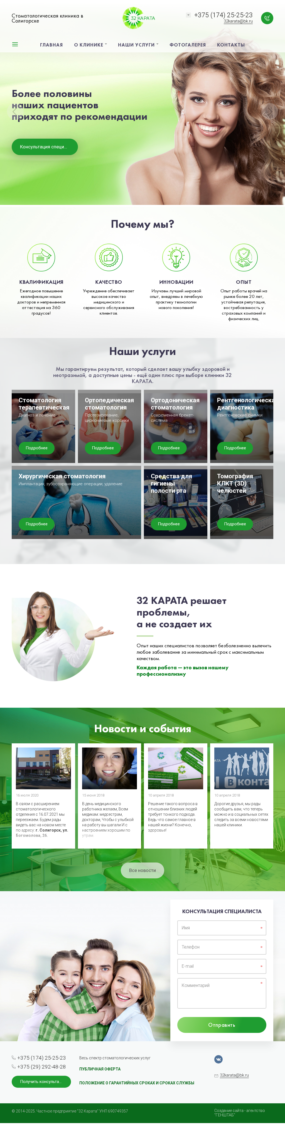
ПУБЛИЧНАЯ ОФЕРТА (100, 1069)
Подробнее (37, 447)
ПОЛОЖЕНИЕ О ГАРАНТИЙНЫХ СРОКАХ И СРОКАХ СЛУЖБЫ (136, 1083)
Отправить (221, 1024)
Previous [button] (15, 111)
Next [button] (269, 111)
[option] (142, 103)
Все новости (142, 870)
